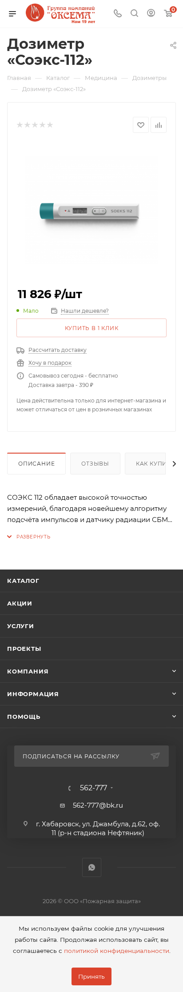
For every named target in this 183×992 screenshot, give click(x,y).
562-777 (93, 788)
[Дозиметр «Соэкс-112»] (91, 210)
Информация (33, 693)
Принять (91, 976)
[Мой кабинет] (151, 14)
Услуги (20, 625)
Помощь (23, 716)
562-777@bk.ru (98, 805)
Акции (19, 603)
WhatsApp (91, 867)
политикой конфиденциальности (116, 950)
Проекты (24, 648)
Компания (27, 671)
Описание (36, 463)
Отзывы (95, 463)
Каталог (23, 580)
